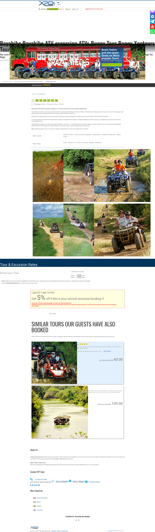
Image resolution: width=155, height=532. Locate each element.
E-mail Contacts (94, 482)
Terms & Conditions (62, 531)
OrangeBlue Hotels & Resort (113, 530)
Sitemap (53, 531)
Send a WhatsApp (62, 481)
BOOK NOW (105, 64)
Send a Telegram (79, 481)
